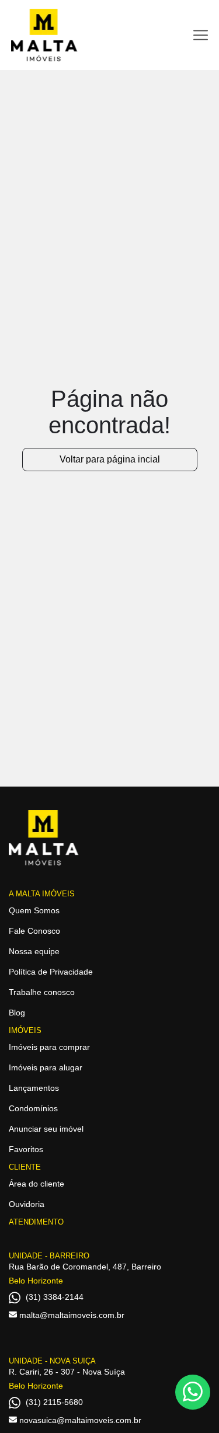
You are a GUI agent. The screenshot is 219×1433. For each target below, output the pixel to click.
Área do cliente (36, 1183)
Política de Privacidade (51, 971)
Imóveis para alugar (45, 1067)
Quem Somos (34, 910)
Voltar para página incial (110, 459)
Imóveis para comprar (49, 1047)
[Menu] (200, 35)
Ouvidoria (26, 1204)
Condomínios (33, 1108)
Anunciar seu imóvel (46, 1128)
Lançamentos (34, 1088)
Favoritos (26, 1149)
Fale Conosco (34, 930)
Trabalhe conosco (42, 992)
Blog (17, 1012)
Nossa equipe (34, 951)
